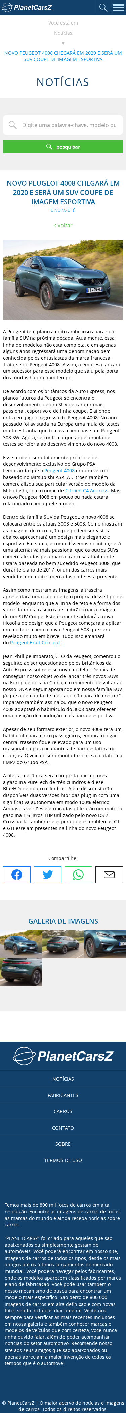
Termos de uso (63, 1160)
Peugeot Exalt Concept (35, 642)
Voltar (65, 225)
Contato (63, 1128)
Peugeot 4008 (59, 470)
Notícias (63, 33)
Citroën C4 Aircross (86, 490)
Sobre (63, 1144)
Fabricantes (63, 1095)
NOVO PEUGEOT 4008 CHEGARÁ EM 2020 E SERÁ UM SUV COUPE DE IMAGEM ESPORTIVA (63, 56)
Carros (63, 1111)
